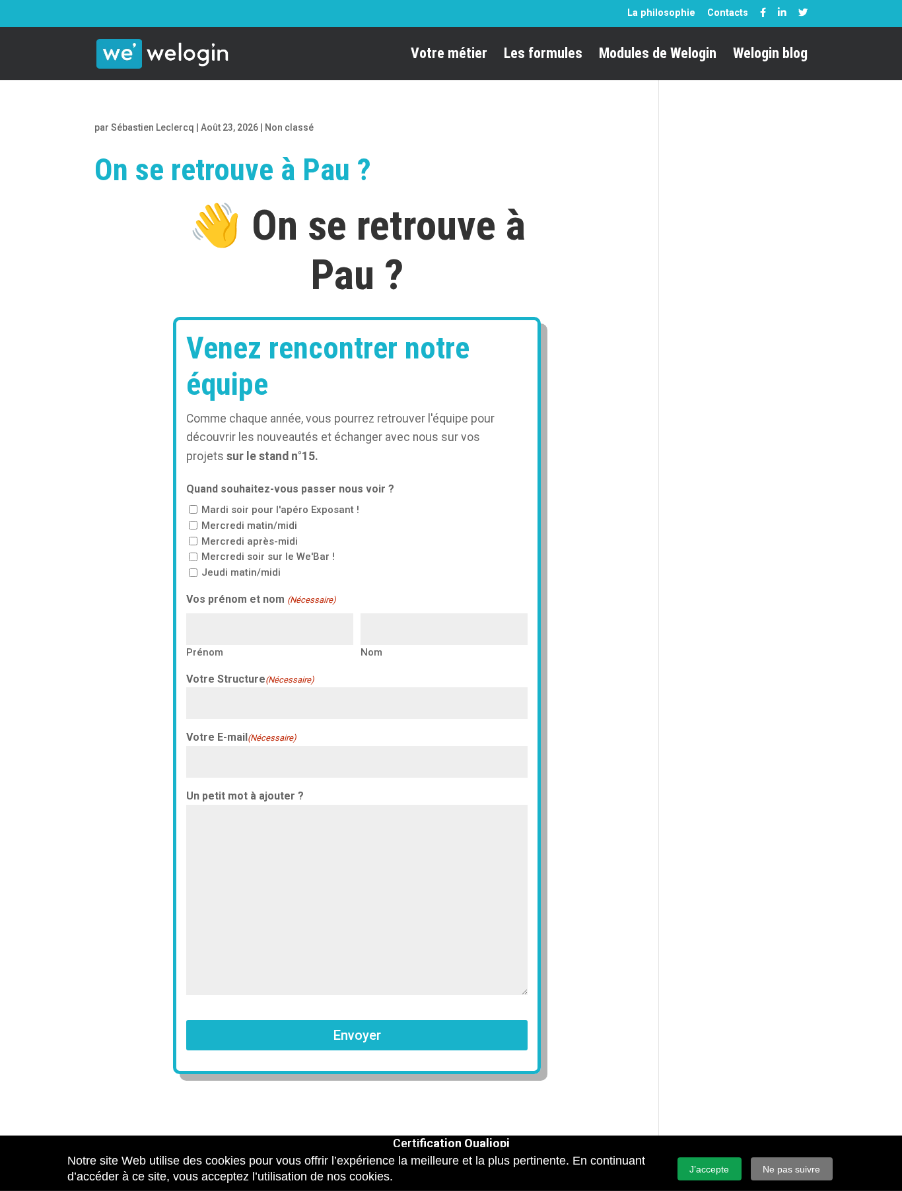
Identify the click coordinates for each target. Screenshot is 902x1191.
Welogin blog (770, 55)
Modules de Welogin (657, 55)
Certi (451, 1143)
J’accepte (709, 1169)
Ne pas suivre (791, 1169)
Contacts (727, 12)
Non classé (289, 127)
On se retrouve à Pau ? (232, 169)
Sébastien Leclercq (152, 127)
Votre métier (449, 55)
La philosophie (661, 12)
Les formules (543, 55)
